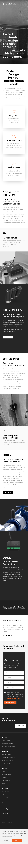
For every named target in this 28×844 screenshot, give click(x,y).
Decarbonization (6, 754)
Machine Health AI (6, 740)
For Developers (6, 809)
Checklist (4, 803)
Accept (17, 840)
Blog (3, 794)
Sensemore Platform (7, 743)
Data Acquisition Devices (8, 746)
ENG (22, 3)
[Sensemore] (9, 3)
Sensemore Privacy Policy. (14, 698)
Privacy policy (10, 837)
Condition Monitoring (7, 760)
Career (3, 820)
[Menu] (24, 4)
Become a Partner (7, 823)
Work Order (5, 800)
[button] (3, 636)
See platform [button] (8, 336)
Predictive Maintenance (8, 757)
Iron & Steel (5, 777)
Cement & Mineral (6, 774)
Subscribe (21, 725)
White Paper (5, 797)
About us (4, 817)
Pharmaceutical (6, 780)
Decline (6, 840)
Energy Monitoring (7, 763)
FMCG (3, 783)
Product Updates (6, 806)
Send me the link (10, 702)
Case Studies (5, 791)
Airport (3, 771)
